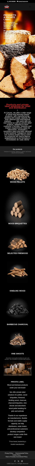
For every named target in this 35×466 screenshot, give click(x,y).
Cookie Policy (17, 455)
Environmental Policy (22, 453)
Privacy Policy (9, 453)
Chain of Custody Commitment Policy (16, 456)
